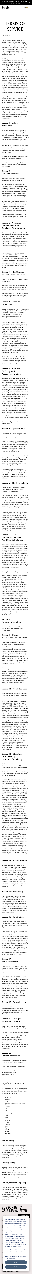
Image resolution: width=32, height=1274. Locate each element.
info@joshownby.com (17, 1062)
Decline (16, 1267)
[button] (29, 8)
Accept (16, 1262)
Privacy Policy (17, 1246)
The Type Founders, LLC (13, 1271)
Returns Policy (6, 423)
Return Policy (6, 318)
